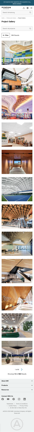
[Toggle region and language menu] (27, 8)
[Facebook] (3, 399)
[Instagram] (19, 399)
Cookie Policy (13, 406)
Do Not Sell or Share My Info (18, 408)
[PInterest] (13, 399)
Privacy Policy (24, 406)
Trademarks (10, 404)
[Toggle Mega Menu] (31, 8)
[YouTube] (8, 399)
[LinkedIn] (24, 399)
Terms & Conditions (21, 404)
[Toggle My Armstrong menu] (24, 8)
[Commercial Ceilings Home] (6, 8)
